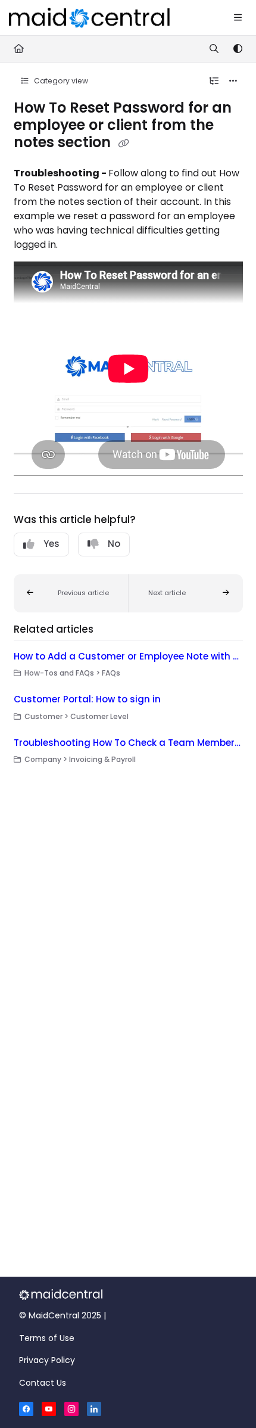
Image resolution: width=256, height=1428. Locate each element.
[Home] (89, 18)
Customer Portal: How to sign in (87, 699)
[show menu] (237, 17)
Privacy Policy (47, 1360)
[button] (71, 593)
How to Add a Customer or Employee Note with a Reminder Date (128, 656)
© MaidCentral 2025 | (62, 1315)
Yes (51, 543)
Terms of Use (46, 1338)
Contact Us (42, 1383)
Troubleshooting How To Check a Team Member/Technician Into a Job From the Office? (128, 742)
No (114, 543)
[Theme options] (237, 48)
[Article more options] (233, 81)
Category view (60, 81)
